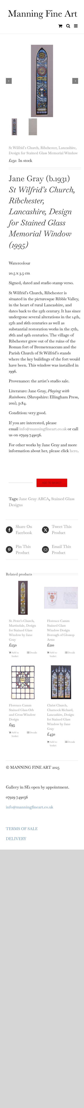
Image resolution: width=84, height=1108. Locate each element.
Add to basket (52, 483)
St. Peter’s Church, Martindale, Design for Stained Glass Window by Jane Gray (22, 630)
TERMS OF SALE (22, 828)
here (74, 450)
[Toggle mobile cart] (60, 26)
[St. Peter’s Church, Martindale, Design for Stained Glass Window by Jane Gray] (23, 598)
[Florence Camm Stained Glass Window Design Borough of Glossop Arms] (61, 598)
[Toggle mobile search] (68, 26)
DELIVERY (16, 838)
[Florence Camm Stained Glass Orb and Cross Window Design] (23, 682)
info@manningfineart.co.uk (43, 428)
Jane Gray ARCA (34, 498)
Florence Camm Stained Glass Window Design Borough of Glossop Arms (60, 630)
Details (33, 652)
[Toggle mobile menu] (76, 26)
